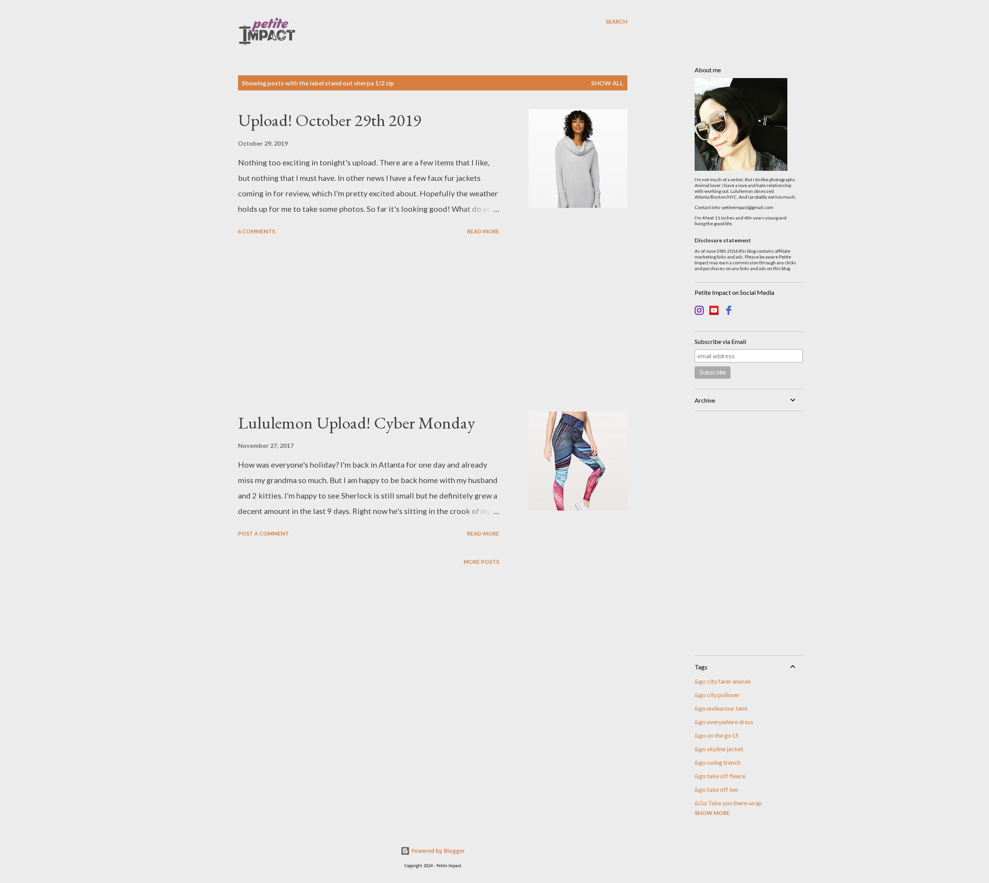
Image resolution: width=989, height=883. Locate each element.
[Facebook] (728, 311)
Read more (483, 231)
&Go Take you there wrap (728, 802)
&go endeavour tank (721, 708)
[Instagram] (699, 311)
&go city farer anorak (723, 681)
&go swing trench (718, 762)
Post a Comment (263, 533)
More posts (481, 561)
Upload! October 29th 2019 (329, 120)
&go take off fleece (720, 775)
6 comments (256, 231)
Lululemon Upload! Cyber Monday (356, 423)
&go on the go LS (717, 735)
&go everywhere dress (724, 721)
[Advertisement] (368, 325)
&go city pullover (717, 694)
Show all (607, 83)
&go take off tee (716, 789)
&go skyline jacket (719, 748)
